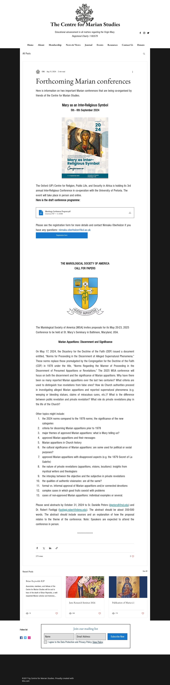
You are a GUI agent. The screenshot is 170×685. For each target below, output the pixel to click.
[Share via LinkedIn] (50, 548)
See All (145, 571)
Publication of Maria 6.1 (123, 602)
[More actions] (132, 71)
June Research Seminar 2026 (82, 602)
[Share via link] (56, 548)
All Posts (27, 53)
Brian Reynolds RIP (35, 581)
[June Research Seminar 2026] (85, 587)
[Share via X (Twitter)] (43, 548)
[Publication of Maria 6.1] (128, 587)
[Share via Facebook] (37, 548)
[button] (144, 53)
